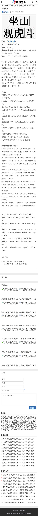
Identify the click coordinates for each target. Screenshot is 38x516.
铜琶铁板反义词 (5, 416)
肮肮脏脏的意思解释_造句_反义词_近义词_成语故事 (19, 466)
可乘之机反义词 (11, 417)
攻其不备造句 (30, 429)
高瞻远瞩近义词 (29, 419)
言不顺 (32, 428)
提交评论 (32, 408)
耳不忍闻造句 (22, 429)
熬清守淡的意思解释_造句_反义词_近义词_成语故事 (19, 451)
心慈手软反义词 (15, 416)
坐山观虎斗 (11, 41)
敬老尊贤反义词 (29, 424)
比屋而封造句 (26, 428)
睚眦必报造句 (21, 419)
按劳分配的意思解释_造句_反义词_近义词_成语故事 (19, 463)
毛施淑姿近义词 (21, 417)
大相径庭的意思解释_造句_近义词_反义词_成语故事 (20, 502)
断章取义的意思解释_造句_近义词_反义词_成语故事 (19, 496)
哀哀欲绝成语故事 (15, 425)
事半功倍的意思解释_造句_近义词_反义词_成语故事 (19, 487)
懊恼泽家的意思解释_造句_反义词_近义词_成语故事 (19, 457)
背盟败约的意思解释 (26, 416)
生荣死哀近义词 (9, 426)
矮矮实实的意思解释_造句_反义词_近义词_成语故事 (19, 460)
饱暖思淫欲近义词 (17, 421)
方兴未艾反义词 (13, 420)
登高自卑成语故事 (16, 428)
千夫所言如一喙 (7, 424)
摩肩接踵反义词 (27, 421)
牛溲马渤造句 (23, 422)
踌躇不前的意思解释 (19, 424)
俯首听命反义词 (28, 426)
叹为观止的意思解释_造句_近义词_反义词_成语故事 (19, 478)
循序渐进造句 (25, 425)
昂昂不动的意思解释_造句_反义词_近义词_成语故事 (19, 445)
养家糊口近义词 (22, 420)
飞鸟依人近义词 (13, 429)
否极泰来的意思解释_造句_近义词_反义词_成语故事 (19, 475)
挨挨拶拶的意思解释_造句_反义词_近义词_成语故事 (19, 442)
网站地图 (22, 510)
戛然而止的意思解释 (10, 419)
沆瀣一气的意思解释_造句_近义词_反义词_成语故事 (19, 493)
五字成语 (6, 12)
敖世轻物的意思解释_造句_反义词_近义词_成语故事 (19, 439)
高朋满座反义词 (18, 426)
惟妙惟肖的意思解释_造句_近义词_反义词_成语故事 (19, 490)
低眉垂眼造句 (7, 421)
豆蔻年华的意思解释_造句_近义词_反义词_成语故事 (19, 484)
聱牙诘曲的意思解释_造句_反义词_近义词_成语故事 (19, 454)
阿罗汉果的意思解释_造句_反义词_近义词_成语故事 (19, 448)
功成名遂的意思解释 (13, 422)
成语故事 (15, 510)
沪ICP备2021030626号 (25, 513)
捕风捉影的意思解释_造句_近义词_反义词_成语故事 (19, 481)
